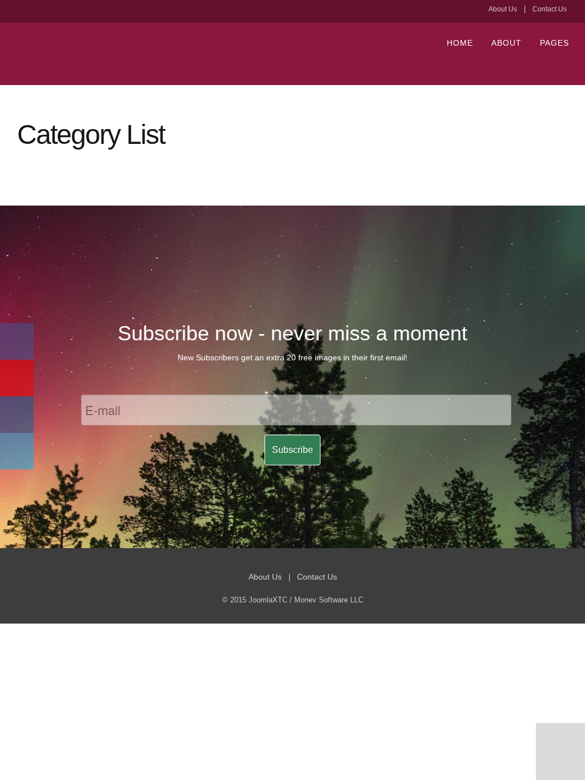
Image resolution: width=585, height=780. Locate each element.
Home (460, 42)
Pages (554, 42)
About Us (502, 9)
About (506, 42)
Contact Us (549, 9)
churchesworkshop (160, 54)
